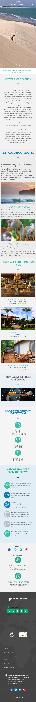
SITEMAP (20, 697)
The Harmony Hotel (18, 365)
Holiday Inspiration (14, 70)
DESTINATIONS (8, 652)
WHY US (6, 664)
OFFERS (6, 660)
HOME (6, 648)
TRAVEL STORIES (9, 668)
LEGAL (15, 697)
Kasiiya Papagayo (18, 299)
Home (4, 70)
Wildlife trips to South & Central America (18, 399)
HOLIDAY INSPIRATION (11, 656)
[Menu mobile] (3, 4)
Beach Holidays (27, 70)
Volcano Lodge (18, 332)
